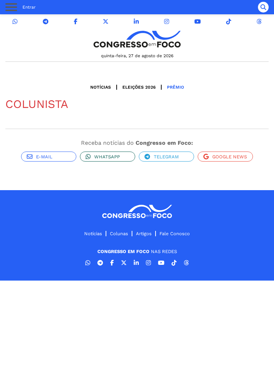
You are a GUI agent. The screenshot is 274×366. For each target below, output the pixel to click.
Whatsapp (107, 156)
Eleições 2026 (139, 87)
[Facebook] (75, 21)
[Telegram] (46, 21)
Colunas (119, 233)
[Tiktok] (228, 21)
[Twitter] (105, 21)
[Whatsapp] (14, 21)
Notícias (100, 87)
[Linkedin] (136, 21)
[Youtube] (197, 21)
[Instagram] (166, 21)
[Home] (137, 39)
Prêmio (175, 87)
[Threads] (259, 21)
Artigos (144, 233)
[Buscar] (263, 7)
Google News (229, 156)
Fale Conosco (174, 233)
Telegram (166, 156)
